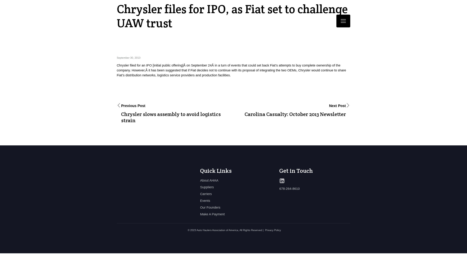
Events (205, 201)
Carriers (206, 194)
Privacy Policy (273, 230)
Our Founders (210, 207)
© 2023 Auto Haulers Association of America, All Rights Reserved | (226, 230)
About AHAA (209, 180)
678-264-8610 (289, 188)
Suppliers (207, 187)
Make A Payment (212, 214)
